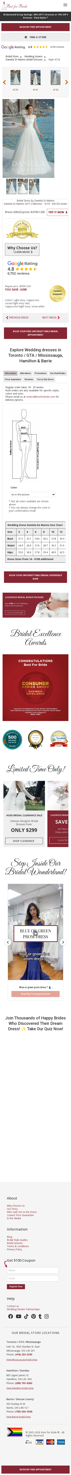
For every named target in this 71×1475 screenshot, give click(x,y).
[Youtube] (18, 1317)
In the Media (14, 1218)
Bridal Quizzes (15, 1243)
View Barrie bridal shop (18, 1416)
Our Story (12, 1208)
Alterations (25, 373)
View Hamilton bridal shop (20, 1388)
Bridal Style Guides (17, 1240)
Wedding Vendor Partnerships (23, 1309)
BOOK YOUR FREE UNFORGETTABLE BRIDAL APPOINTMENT (35, 333)
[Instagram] (46, 1317)
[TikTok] (26, 1317)
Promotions (41, 373)
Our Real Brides (58, 373)
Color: (14, 487)
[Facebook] (10, 1317)
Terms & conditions (18, 1246)
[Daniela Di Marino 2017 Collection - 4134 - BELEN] (11, 186)
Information (10, 373)
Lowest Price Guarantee (20, 1215)
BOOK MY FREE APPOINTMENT (36, 26)
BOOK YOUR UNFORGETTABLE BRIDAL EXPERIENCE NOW (35, 577)
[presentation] (4, 82)
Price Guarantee (13, 379)
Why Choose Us (16, 1205)
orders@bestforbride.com (40, 396)
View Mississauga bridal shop (21, 1359)
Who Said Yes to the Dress (22, 1212)
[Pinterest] (33, 1317)
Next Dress (49, 317)
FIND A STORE (36, 37)
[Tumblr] (40, 1317)
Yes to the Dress (45, 379)
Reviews (29, 379)
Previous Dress (19, 317)
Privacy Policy (14, 1249)
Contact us (13, 1306)
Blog (9, 1236)
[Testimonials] (35, 268)
